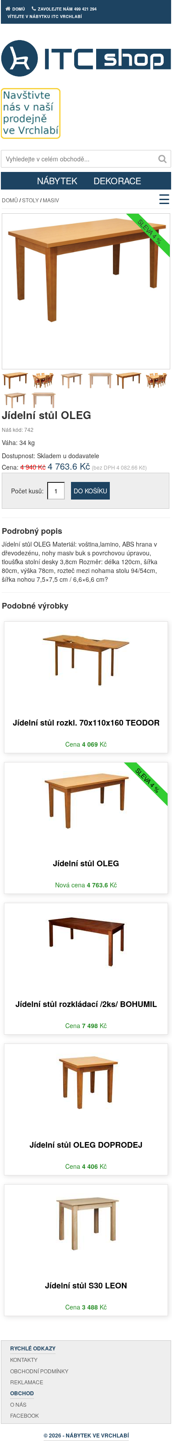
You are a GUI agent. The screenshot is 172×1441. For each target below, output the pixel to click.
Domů (10, 200)
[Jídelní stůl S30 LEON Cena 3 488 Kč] (86, 1217)
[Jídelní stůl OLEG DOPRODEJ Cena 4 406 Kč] (86, 1076)
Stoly (30, 200)
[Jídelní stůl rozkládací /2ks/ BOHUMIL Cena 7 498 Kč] (86, 935)
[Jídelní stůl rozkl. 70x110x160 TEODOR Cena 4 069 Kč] (86, 654)
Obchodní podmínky (39, 1371)
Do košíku (90, 490)
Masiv (51, 200)
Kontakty (23, 1359)
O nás (18, 1404)
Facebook (24, 1415)
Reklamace (26, 1382)
